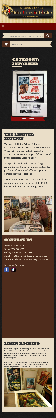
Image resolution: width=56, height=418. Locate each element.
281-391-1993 (25, 252)
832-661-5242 (18, 245)
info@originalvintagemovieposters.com (30, 255)
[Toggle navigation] (3, 26)
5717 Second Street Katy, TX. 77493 (31, 259)
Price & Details (28, 118)
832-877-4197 (17, 249)
